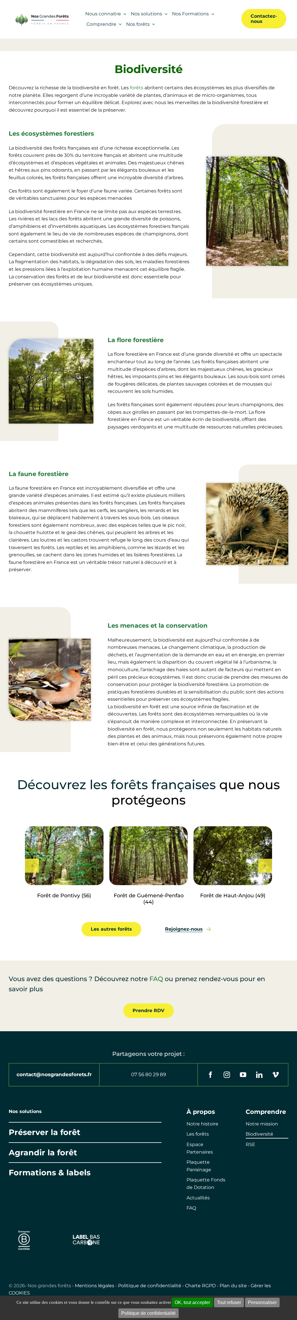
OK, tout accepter (192, 1302)
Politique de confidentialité (149, 1285)
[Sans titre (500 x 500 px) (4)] (24, 1228)
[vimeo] (275, 1074)
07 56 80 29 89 (148, 1074)
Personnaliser (262, 1302)
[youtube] (243, 1074)
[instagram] (226, 1074)
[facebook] (210, 1074)
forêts (136, 87)
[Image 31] (86, 1236)
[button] (32, 866)
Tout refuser (229, 1302)
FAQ (156, 979)
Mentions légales (94, 1285)
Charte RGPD (200, 1285)
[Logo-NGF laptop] (41, 15)
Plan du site (233, 1285)
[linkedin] (259, 1074)
